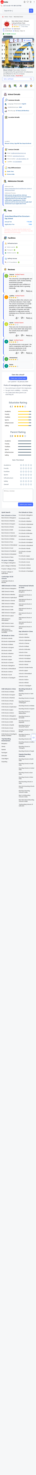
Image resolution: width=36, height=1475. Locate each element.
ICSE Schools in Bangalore (9, 716)
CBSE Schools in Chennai (8, 600)
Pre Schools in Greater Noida (25, 552)
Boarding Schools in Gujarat (26, 709)
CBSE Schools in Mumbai (8, 594)
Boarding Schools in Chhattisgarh (24, 701)
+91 (27, 159)
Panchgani (4, 752)
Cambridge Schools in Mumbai (8, 581)
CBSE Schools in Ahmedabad (6, 619)
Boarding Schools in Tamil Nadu (26, 694)
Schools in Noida (23, 664)
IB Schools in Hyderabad (8, 641)
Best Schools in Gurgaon (8, 524)
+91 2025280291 (17, 161)
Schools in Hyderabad (25, 640)
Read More (19, 76)
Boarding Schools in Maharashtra (24, 712)
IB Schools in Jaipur (7, 659)
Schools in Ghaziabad (25, 661)
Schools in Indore (24, 679)
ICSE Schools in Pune (7, 704)
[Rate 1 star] (12, 26)
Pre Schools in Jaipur (24, 556)
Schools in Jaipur (23, 670)
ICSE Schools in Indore (8, 713)
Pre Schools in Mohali (25, 568)
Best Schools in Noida (8, 527)
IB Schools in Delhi (7, 650)
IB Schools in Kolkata (7, 644)
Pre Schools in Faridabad (26, 542)
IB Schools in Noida (7, 638)
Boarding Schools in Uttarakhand (24, 735)
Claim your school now (18, 378)
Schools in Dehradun (24, 649)
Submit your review (26, 504)
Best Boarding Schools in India (26, 782)
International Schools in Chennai (25, 604)
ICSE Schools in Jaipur (7, 710)
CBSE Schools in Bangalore (9, 588)
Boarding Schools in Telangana (24, 747)
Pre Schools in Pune (24, 536)
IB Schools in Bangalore (8, 665)
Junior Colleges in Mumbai (9, 566)
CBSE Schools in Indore (8, 626)
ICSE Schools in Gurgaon (8, 695)
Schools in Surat (23, 676)
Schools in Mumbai (24, 637)
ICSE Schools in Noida (8, 701)
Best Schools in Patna (7, 557)
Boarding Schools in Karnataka (24, 717)
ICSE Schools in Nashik (8, 725)
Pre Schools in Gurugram (26, 539)
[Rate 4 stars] (18, 26)
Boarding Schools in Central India (26, 768)
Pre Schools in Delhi (24, 518)
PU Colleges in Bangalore (9, 563)
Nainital (4, 749)
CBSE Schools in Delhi (7, 609)
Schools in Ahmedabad (25, 673)
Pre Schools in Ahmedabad (26, 559)
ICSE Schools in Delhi (7, 722)
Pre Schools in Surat (24, 562)
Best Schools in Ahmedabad (9, 545)
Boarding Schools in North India (26, 759)
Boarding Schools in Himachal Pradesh (24, 726)
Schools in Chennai (24, 643)
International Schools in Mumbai (25, 595)
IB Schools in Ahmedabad (9, 668)
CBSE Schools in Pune (7, 606)
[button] (5, 86)
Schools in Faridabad (24, 658)
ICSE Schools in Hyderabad (9, 707)
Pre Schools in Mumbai (25, 521)
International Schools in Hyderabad (25, 600)
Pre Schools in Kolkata (25, 530)
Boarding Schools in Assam (26, 698)
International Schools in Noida (25, 627)
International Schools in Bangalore (25, 591)
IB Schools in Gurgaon (8, 647)
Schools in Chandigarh (25, 685)
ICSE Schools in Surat (7, 728)
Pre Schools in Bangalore (26, 515)
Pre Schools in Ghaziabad (26, 545)
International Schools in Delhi (25, 618)
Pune (10, 16)
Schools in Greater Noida (26, 667)
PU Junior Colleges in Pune (9, 569)
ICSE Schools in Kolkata (8, 692)
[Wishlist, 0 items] (27, 2)
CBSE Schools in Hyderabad (9, 597)
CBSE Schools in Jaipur (8, 616)
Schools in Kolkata (24, 646)
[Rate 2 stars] (14, 26)
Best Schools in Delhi (7, 530)
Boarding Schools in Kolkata (26, 705)
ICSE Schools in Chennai (8, 731)
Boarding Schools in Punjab (26, 751)
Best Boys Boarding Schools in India (24, 791)
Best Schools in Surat (7, 548)
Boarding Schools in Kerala (26, 739)
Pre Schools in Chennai (25, 527)
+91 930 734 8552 (21, 159)
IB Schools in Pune (7, 656)
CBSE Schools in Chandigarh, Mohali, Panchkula (7, 631)
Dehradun (4, 755)
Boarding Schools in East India (26, 773)
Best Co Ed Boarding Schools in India (24, 796)
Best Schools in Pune (7, 542)
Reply (28, 291)
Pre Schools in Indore (25, 565)
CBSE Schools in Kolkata (8, 603)
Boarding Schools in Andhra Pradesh (26, 742)
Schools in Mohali (24, 682)
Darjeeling (4, 761)
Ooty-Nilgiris (5, 758)
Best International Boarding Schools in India (26, 800)
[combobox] (16, 11)
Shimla (3, 746)
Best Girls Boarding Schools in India (26, 787)
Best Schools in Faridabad (9, 551)
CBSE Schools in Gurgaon (8, 612)
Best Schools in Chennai (8, 533)
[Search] (31, 11)
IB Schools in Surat (7, 674)
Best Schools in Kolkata (8, 539)
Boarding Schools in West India (26, 777)
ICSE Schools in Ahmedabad (9, 719)
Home (6, 16)
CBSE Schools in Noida (8, 591)
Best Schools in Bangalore (9, 518)
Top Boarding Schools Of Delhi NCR (26, 805)
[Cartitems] (30, 2)
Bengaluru (4, 743)
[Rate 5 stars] (20, 26)
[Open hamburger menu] (34, 2)
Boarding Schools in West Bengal (26, 730)
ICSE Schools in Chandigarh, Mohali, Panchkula (9, 734)
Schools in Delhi (23, 634)
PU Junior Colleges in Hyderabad (7, 572)
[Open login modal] (24, 2)
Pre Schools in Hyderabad (26, 524)
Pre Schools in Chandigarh (26, 571)
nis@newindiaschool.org (18, 153)
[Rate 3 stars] (16, 26)
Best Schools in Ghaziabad (9, 554)
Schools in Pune (23, 652)
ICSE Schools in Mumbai (8, 698)
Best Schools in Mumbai (8, 521)
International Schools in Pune (25, 613)
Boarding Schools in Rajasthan (24, 721)
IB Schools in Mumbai (7, 653)
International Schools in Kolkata (25, 609)
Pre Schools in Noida (24, 548)
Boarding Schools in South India (26, 764)
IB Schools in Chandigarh (8, 678)
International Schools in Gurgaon (25, 622)
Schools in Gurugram (24, 655)
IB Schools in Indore (7, 671)
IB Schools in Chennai (7, 662)
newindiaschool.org (18, 156)
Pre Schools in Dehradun (25, 533)
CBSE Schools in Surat (7, 623)
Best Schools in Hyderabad (9, 536)
